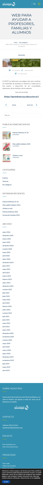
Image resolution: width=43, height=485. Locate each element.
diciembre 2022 (7, 286)
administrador (28, 70)
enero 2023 (6, 283)
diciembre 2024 (7, 245)
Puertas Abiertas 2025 (10, 212)
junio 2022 (6, 296)
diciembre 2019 (7, 357)
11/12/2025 (15, 146)
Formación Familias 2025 (11, 215)
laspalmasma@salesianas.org (12, 428)
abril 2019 (6, 370)
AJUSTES (37, 478)
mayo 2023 (6, 269)
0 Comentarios (22, 74)
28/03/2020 (21, 55)
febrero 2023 (7, 279)
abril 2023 (6, 272)
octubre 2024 (7, 249)
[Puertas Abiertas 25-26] (6, 135)
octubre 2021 (7, 313)
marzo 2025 (6, 239)
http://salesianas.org (8, 444)
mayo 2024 (6, 252)
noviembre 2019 (8, 360)
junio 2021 (6, 320)
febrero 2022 (7, 306)
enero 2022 (6, 310)
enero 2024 (6, 259)
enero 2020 (6, 353)
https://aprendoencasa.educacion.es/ (21, 96)
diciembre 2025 (7, 235)
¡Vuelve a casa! (17, 155)
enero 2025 (6, 242)
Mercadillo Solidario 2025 (21, 144)
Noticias (5, 181)
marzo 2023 (6, 276)
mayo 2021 (6, 323)
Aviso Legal (6, 463)
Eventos (5, 178)
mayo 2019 (6, 367)
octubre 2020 (7, 340)
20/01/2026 (15, 134)
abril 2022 (6, 303)
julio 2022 (5, 293)
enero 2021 (6, 330)
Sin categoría (16, 70)
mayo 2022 (6, 299)
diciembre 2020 (7, 333)
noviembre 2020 (8, 337)
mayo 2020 (6, 343)
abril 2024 (6, 256)
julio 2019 (5, 364)
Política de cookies (8, 468)
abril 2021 (6, 326)
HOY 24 (30, 105)
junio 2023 (6, 266)
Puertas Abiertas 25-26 (20, 132)
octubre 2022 (7, 289)
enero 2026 (6, 232)
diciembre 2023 (7, 262)
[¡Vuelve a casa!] (6, 158)
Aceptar (6, 482)
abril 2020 (6, 347)
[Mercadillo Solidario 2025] (6, 147)
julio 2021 (5, 316)
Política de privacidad (9, 466)
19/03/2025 (15, 157)
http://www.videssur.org (10, 447)
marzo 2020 (6, 350)
